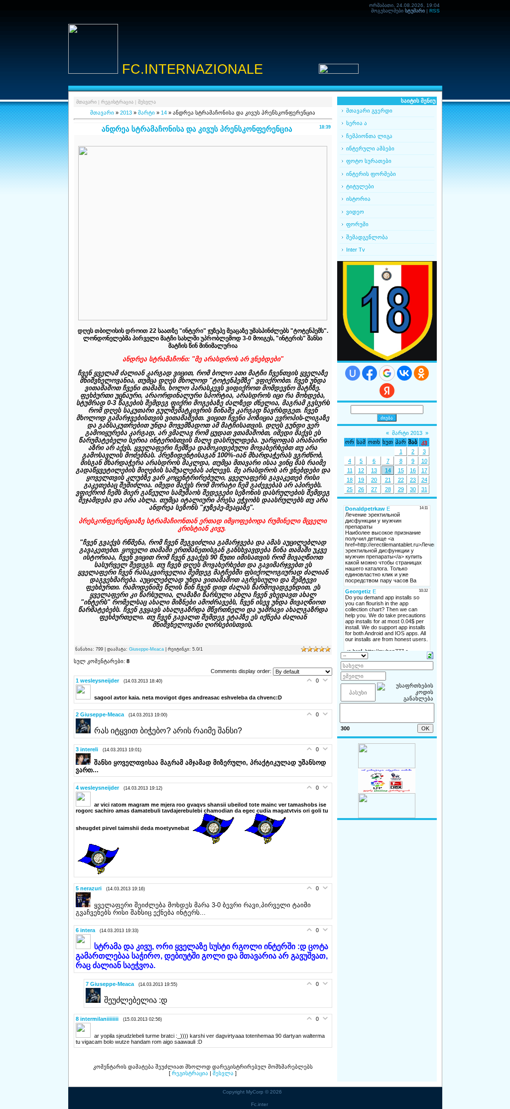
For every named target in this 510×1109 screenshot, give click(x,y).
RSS (434, 10)
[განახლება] (430, 655)
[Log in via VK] (404, 373)
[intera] (85, 947)
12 (361, 470)
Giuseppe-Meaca (146, 649)
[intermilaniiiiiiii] (85, 1036)
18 (350, 480)
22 (401, 480)
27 (374, 489)
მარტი (146, 113)
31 (424, 489)
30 (413, 489)
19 (361, 480)
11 (350, 470)
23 (413, 480)
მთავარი (86, 102)
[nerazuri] (85, 905)
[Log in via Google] (387, 373)
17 (424, 470)
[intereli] (85, 763)
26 (361, 489)
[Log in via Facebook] (369, 373)
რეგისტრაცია (117, 102)
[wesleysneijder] (85, 697)
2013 (126, 113)
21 (388, 480)
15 (401, 470)
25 (350, 489)
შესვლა (147, 102)
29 (401, 489)
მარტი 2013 (407, 433)
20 (374, 480)
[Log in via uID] (352, 373)
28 (388, 489)
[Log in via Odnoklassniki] (421, 373)
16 (413, 470)
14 (164, 113)
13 (374, 470)
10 (424, 461)
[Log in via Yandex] (387, 390)
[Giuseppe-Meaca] (85, 731)
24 (424, 480)
